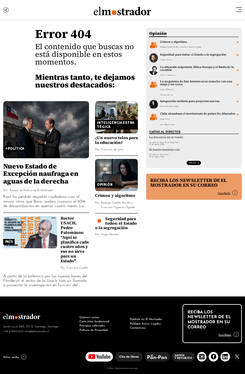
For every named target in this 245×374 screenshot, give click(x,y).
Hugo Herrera (109, 234)
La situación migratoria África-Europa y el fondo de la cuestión (197, 68)
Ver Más (193, 162)
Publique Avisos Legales (145, 323)
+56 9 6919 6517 (13, 331)
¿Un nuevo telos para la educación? (116, 140)
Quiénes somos (89, 317)
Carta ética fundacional (94, 321)
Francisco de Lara (112, 149)
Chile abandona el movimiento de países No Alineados (197, 114)
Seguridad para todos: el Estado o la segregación (116, 223)
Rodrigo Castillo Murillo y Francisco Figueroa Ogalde (118, 204)
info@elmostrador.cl (37, 331)
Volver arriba (11, 357)
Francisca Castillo (77, 267)
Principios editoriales (92, 325)
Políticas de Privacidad (93, 330)
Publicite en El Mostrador (146, 319)
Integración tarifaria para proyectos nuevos (189, 101)
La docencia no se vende (166, 137)
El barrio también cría (164, 150)
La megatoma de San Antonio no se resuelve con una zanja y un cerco (196, 82)
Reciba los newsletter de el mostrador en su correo (188, 182)
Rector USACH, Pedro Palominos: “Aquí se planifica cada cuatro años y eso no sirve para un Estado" (75, 239)
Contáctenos (138, 327)
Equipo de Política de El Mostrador (31, 190)
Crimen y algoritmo (115, 195)
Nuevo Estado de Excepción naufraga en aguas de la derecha (40, 173)
